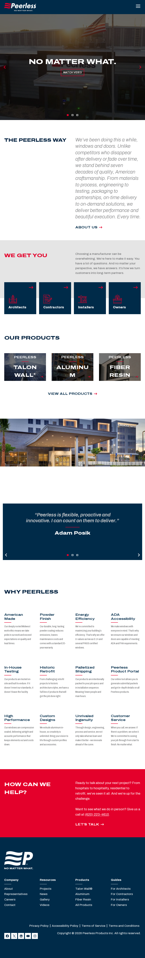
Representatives (15, 894)
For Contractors (122, 894)
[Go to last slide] (5, 67)
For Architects (120, 888)
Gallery (45, 899)
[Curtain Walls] (25, 377)
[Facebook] (7, 936)
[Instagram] (35, 936)
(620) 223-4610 (97, 814)
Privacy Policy (39, 925)
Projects (45, 888)
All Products (83, 905)
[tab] (68, 115)
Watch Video (72, 72)
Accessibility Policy (65, 925)
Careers (9, 899)
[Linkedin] (21, 936)
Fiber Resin (83, 899)
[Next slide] (140, 67)
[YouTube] (28, 936)
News (43, 894)
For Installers (120, 899)
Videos (44, 905)
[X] (14, 936)
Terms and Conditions (124, 925)
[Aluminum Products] (72, 377)
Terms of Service (93, 925)
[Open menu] (138, 7)
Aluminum (82, 894)
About (8, 888)
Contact (9, 905)
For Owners (119, 905)
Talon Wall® (83, 888)
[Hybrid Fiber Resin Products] (120, 377)
